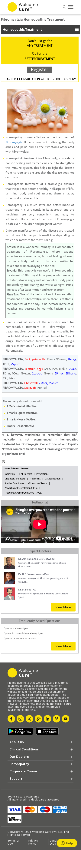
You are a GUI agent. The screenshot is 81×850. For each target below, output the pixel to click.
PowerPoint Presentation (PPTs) (21, 488)
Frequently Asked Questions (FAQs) (23, 492)
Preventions (42, 474)
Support (15, 778)
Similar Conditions (14, 483)
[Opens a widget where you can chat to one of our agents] (67, 843)
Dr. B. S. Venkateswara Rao (33, 574)
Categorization (52, 478)
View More (63, 607)
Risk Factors (25, 474)
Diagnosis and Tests (15, 478)
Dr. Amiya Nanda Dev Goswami (36, 558)
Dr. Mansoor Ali (27, 589)
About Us (16, 742)
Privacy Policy (33, 842)
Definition (10, 474)
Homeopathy (19, 764)
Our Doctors (19, 756)
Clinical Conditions (24, 749)
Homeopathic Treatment (22, 29)
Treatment (35, 478)
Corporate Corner (23, 771)
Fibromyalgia (13, 142)
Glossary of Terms (37, 483)
